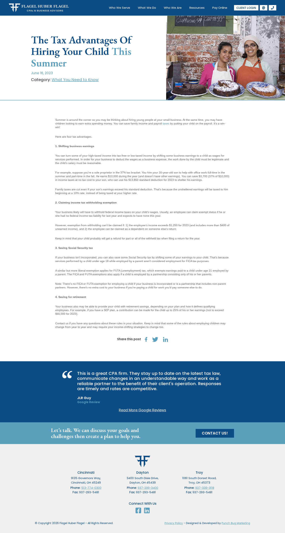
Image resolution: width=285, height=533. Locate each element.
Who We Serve (119, 8)
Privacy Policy (174, 523)
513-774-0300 (91, 488)
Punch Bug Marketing (236, 523)
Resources (197, 8)
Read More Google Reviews (142, 410)
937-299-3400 (148, 488)
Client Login (246, 8)
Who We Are (173, 8)
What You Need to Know (75, 79)
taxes (166, 123)
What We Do (147, 8)
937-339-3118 (204, 488)
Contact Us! (215, 433)
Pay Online (219, 8)
